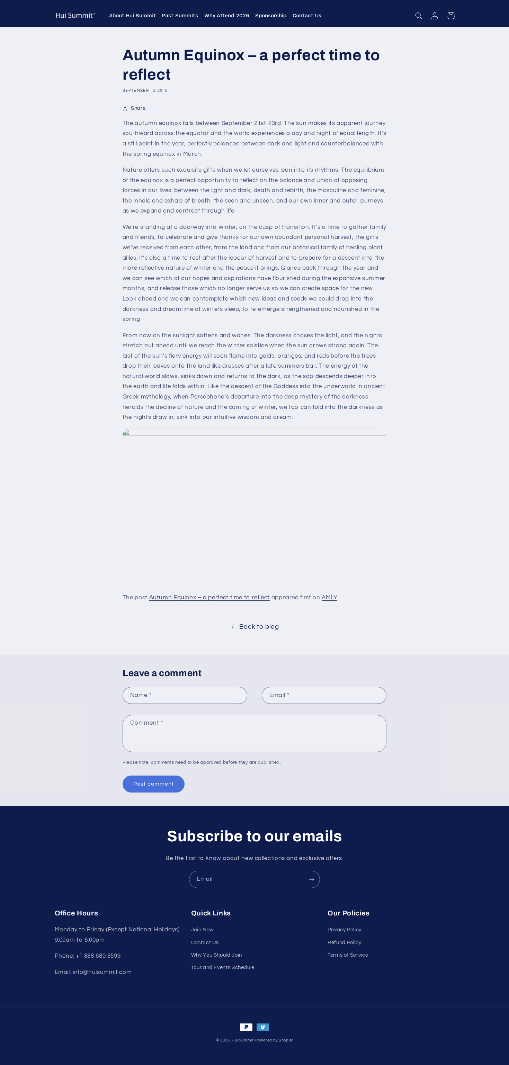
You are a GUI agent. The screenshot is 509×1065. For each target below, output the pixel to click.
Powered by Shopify (274, 1040)
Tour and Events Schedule (222, 967)
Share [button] (138, 108)
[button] (419, 16)
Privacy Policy (344, 929)
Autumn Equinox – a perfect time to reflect (209, 597)
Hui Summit (243, 1040)
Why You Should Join (216, 955)
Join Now (202, 929)
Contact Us (205, 942)
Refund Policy (344, 942)
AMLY (329, 597)
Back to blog (259, 627)
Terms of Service (348, 955)
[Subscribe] (312, 879)
